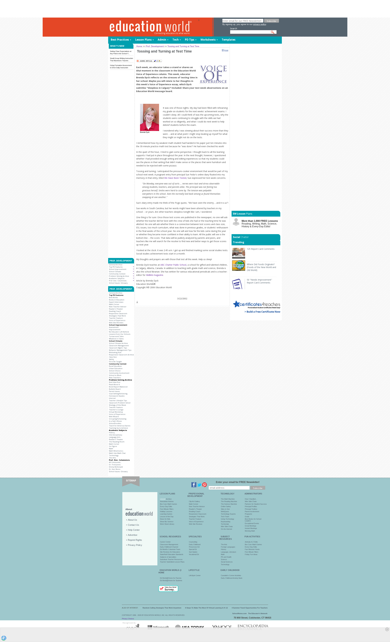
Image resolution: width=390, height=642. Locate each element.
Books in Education (116, 300)
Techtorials (225, 524)
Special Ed (193, 549)
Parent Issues (114, 391)
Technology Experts (228, 514)
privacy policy (259, 24)
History (112, 432)
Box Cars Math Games (168, 504)
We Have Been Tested (175, 177)
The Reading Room (116, 442)
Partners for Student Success (256, 504)
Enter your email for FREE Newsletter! (237, 482)
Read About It (114, 384)
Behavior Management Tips (120, 350)
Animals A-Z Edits (251, 542)
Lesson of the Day (167, 516)
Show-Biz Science (166, 521)
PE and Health (226, 557)
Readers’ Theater (116, 439)
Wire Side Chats (227, 526)
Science (224, 559)
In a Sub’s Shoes (115, 421)
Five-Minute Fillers (167, 509)
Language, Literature (228, 552)
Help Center (134, 530)
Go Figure (113, 446)
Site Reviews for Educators (170, 552)
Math (111, 448)
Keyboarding (225, 521)
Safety (111, 359)
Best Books (113, 297)
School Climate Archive (118, 343)
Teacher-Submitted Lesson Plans (172, 562)
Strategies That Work (117, 316)
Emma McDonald (116, 467)
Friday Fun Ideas (251, 554)
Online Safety (226, 506)
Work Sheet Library (167, 524)
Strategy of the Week (117, 405)
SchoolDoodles (115, 423)
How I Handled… (251, 499)
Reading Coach (115, 311)
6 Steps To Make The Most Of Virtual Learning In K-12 (206, 608)
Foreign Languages (228, 547)
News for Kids (165, 519)
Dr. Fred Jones (115, 464)
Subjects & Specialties (168, 557)
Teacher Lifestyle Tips (118, 400)
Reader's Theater (116, 309)
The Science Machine (229, 504)
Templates (228, 39)
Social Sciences (227, 562)
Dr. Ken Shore (114, 469)
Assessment (114, 327)
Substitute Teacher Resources (171, 559)
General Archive (115, 264)
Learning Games (166, 514)
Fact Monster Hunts (252, 549)
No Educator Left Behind (119, 332)
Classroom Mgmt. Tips (118, 348)
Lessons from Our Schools (119, 334)
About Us (132, 520)
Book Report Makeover (118, 387)
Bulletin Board (115, 389)
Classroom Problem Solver (120, 403)
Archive (168, 499)
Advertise (132, 535)
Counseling (193, 542)
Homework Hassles (116, 396)
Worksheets (208, 39)
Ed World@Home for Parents (170, 578)
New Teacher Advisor (117, 306)
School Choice (115, 371)
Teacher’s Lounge (116, 409)
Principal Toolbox (251, 509)
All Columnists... (115, 462)
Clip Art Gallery (194, 501)
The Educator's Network (257, 613)
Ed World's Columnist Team (170, 549)
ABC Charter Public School (173, 264)
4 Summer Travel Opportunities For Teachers (250, 608)
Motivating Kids (115, 352)
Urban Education (115, 368)
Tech (175, 39)
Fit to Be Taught (115, 361)
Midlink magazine (154, 275)
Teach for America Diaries (119, 425)
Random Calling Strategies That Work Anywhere (162, 608)
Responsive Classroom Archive (121, 355)
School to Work (115, 375)
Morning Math (250, 531)
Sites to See (225, 509)
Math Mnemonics (116, 451)
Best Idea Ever (115, 382)
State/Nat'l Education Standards (171, 554)
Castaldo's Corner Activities (231, 575)
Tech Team (225, 516)
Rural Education (115, 366)
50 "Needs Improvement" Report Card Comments (259, 281)
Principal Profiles (251, 506)
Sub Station (193, 552)
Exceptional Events (252, 523)
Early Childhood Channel (169, 547)
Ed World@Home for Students (171, 580)
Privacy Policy (135, 545)
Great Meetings (250, 526)
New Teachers (115, 377)
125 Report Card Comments (261, 248)
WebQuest (225, 511)
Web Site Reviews (116, 322)
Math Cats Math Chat (117, 453)
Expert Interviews (116, 302)
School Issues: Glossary (118, 283)
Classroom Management (119, 345)
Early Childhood (194, 544)
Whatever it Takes (116, 338)
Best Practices (120, 39)
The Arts (112, 458)
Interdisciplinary (115, 435)
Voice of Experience (117, 320)
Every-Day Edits (166, 506)
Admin (162, 39)
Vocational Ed (194, 554)
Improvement (114, 329)
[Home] (153, 27)
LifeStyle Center (195, 575)
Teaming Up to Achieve (118, 428)
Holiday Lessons (166, 511)
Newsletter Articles (167, 501)
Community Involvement (119, 373)
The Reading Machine (229, 501)
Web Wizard (114, 416)
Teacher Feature (116, 318)
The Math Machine (228, 499)
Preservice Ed (194, 547)
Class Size (113, 357)
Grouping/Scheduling (117, 419)
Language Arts (114, 437)
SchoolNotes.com (239, 613)
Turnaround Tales (116, 336)
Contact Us (133, 525)
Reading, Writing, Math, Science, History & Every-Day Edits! (260, 224)
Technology (114, 455)
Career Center (165, 542)
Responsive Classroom (118, 313)
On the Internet (226, 529)
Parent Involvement (252, 511)
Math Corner (114, 304)
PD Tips (189, 39)
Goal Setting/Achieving (118, 393)
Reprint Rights (135, 540)
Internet (112, 398)
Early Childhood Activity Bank (231, 578)
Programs (248, 514)
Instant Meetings (251, 528)
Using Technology (227, 519)
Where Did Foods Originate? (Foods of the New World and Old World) (261, 267)
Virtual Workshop (116, 412)
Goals (247, 516)
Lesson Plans (143, 39)
